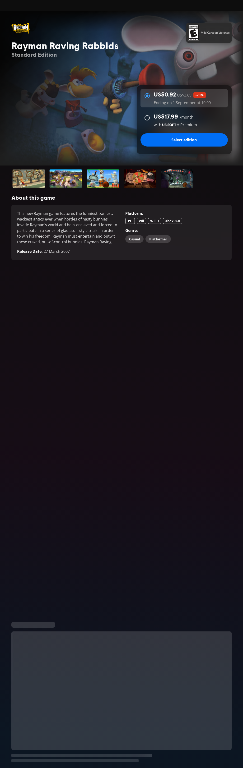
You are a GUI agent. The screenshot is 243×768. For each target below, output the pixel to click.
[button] (28, 178)
